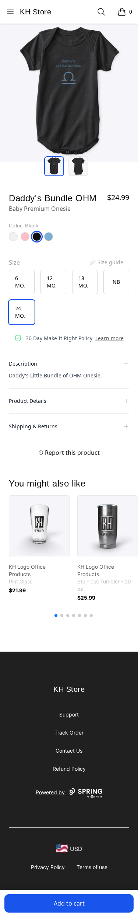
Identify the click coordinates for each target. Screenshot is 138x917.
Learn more (109, 338)
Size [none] (14, 262)
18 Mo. (83, 282)
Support (69, 714)
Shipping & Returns (33, 426)
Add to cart (69, 903)
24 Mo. (20, 312)
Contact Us (69, 750)
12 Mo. (52, 282)
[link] (39, 526)
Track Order (69, 732)
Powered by (50, 792)
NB (116, 281)
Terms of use (92, 867)
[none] (106, 262)
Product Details (27, 400)
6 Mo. (20, 282)
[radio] (22, 282)
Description (23, 363)
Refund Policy (69, 769)
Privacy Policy (48, 867)
